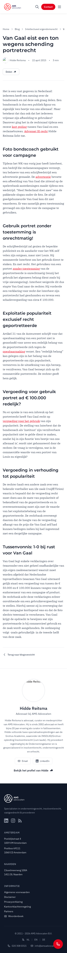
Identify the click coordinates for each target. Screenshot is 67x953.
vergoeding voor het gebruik (21, 421)
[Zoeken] (37, 6)
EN (35, 939)
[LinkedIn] (6, 821)
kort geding (19, 126)
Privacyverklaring (13, 901)
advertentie (43, 176)
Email (25, 761)
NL (28, 939)
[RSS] (20, 821)
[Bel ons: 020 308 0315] (58, 944)
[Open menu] (59, 6)
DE (43, 939)
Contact (48, 6)
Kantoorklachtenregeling (17, 906)
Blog (17, 29)
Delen (9, 71)
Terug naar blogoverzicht (21, 654)
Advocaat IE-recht (36, 131)
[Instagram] (13, 821)
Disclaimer (10, 897)
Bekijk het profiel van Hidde (31, 770)
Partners (8, 911)
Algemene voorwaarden (17, 892)
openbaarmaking (14, 351)
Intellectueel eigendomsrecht (41, 29)
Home (6, 29)
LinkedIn (44, 761)
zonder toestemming (26, 268)
